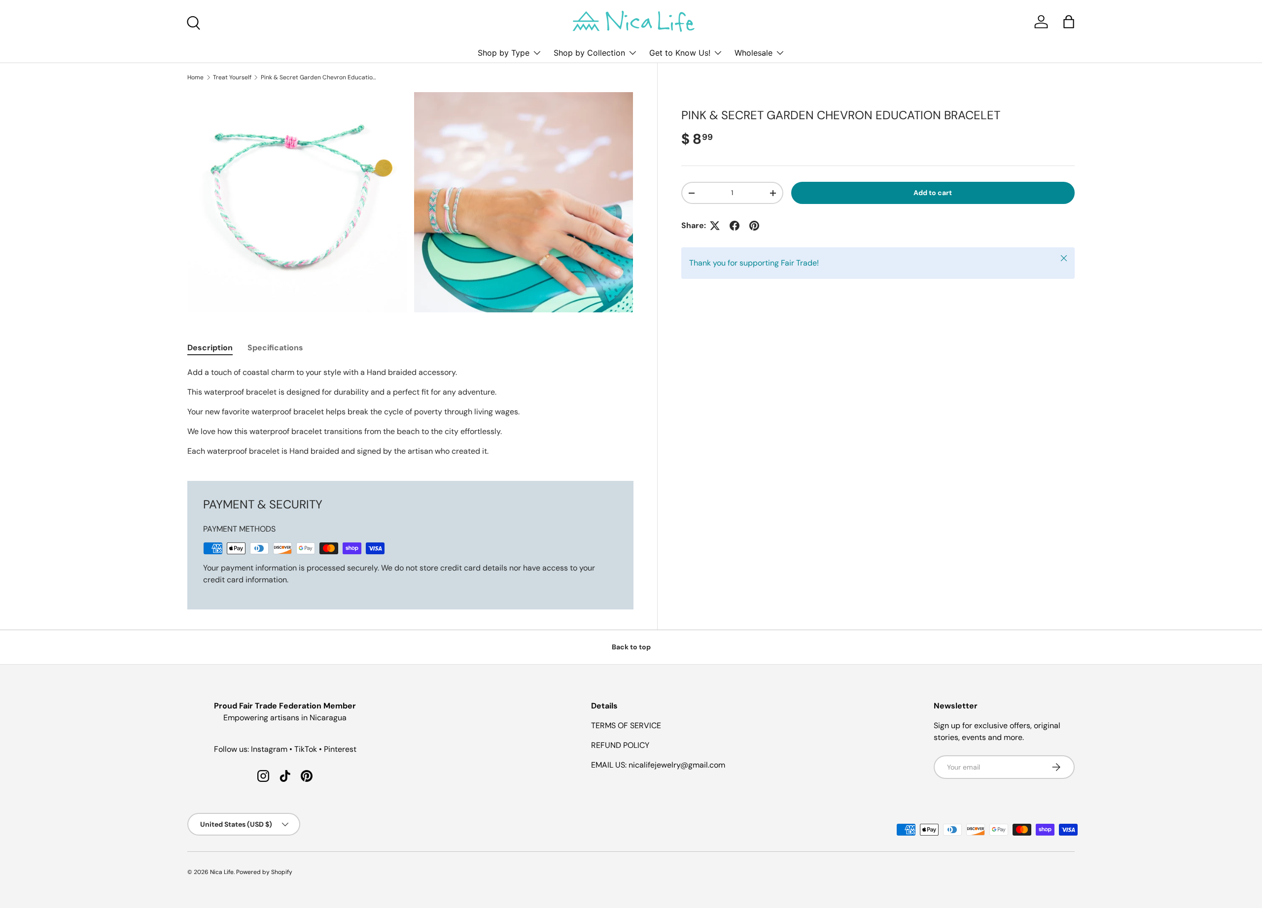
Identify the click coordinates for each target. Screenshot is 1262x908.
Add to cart (932, 192)
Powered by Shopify (264, 872)
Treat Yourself (232, 77)
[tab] (210, 347)
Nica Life (222, 872)
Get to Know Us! (679, 53)
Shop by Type (503, 53)
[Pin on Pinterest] (754, 225)
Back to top (631, 646)
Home (195, 77)
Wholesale (753, 53)
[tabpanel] (410, 412)
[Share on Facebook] (734, 225)
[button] (1069, 22)
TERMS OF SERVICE (626, 725)
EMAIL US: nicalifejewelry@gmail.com (658, 765)
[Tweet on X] (715, 225)
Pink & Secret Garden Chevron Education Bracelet (320, 77)
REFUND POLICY (620, 745)
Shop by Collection (589, 53)
